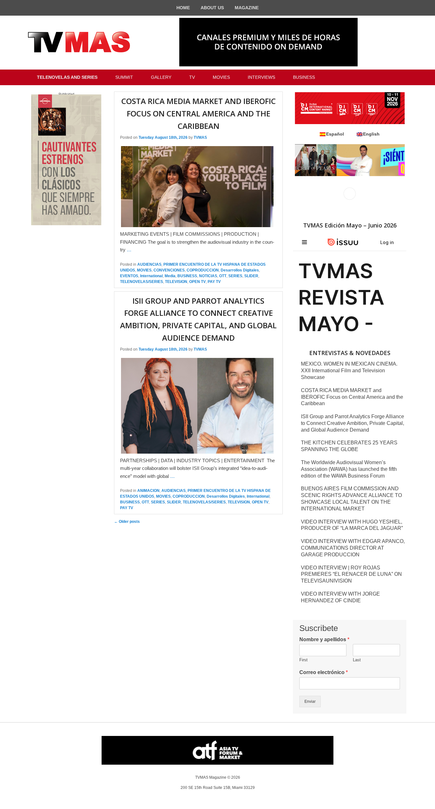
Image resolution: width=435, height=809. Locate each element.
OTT (222, 276)
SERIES (235, 276)
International (151, 276)
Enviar (310, 701)
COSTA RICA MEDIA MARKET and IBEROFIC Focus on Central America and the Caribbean (198, 113)
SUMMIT (124, 77)
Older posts (127, 521)
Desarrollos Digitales (240, 270)
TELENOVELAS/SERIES (141, 281)
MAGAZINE (247, 7)
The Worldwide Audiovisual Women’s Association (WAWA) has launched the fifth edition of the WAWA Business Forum (349, 469)
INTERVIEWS (261, 77)
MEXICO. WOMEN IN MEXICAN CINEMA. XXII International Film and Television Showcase (349, 370)
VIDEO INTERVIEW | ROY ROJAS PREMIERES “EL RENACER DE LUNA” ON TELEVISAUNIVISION (351, 574)
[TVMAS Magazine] (79, 42)
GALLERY (161, 77)
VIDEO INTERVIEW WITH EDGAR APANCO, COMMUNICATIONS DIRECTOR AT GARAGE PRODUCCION (353, 547)
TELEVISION (176, 281)
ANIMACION (148, 490)
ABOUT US (212, 7)
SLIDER (251, 276)
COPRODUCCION (203, 270)
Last (357, 659)
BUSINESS (304, 77)
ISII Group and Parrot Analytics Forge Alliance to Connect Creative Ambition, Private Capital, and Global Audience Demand (352, 423)
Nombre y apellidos (324, 639)
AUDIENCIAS (149, 264)
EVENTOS (129, 276)
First (303, 659)
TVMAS (200, 137)
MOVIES (221, 77)
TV (192, 77)
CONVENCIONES (169, 270)
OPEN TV (197, 281)
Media (170, 276)
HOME (183, 7)
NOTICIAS (208, 276)
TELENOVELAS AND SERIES (67, 77)
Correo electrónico (323, 672)
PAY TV (214, 281)
